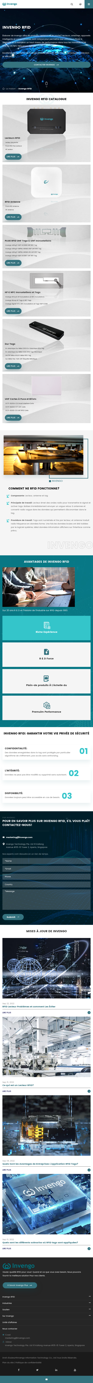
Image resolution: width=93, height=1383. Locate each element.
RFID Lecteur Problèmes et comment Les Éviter (28, 1006)
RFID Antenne (12, 201)
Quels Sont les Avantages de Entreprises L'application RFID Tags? (40, 1163)
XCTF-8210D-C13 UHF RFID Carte (16, 410)
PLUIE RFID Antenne (12, 206)
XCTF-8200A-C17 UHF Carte (15, 407)
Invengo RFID (25, 88)
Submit (13, 917)
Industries (7, 1303)
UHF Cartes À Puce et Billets (20, 399)
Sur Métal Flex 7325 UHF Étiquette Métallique (21, 359)
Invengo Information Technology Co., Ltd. (37, 1357)
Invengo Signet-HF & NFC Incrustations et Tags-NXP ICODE (26, 304)
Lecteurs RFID (12, 138)
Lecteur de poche (11, 142)
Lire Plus (13, 156)
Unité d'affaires (9, 1322)
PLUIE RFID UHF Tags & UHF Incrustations (28, 240)
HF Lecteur (9, 149)
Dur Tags (10, 344)
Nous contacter (9, 1328)
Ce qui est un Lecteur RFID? (18, 1085)
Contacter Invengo (46, 64)
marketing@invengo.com (19, 837)
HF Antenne (9, 210)
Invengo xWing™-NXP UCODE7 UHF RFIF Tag (21, 256)
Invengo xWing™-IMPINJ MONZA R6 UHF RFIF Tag (22, 252)
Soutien (6, 1309)
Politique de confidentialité (28, 1362)
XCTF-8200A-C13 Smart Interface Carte (19, 403)
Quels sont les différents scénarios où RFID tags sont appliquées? (40, 1242)
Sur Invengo (8, 1316)
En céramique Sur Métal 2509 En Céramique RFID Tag (24, 348)
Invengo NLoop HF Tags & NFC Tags (18, 300)
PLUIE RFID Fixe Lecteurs (13, 146)
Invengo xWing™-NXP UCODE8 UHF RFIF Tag (21, 245)
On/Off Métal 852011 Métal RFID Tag (18, 355)
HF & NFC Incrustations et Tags (22, 292)
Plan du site (8, 1362)
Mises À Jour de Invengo (46, 931)
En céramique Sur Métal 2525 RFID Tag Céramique (23, 352)
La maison (11, 88)
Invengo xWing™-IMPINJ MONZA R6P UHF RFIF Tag (23, 249)
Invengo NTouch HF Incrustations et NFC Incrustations (24, 297)
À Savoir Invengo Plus (19, 1285)
